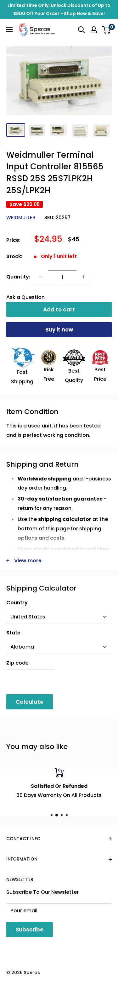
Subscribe (29, 929)
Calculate (29, 702)
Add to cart (59, 309)
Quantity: (18, 276)
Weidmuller (20, 217)
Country (17, 602)
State (13, 632)
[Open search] (81, 29)
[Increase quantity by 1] (83, 277)
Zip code (17, 662)
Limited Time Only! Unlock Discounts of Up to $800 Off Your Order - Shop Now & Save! (59, 9)
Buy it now (59, 329)
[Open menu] (9, 29)
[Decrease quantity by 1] (41, 277)
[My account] (94, 29)
